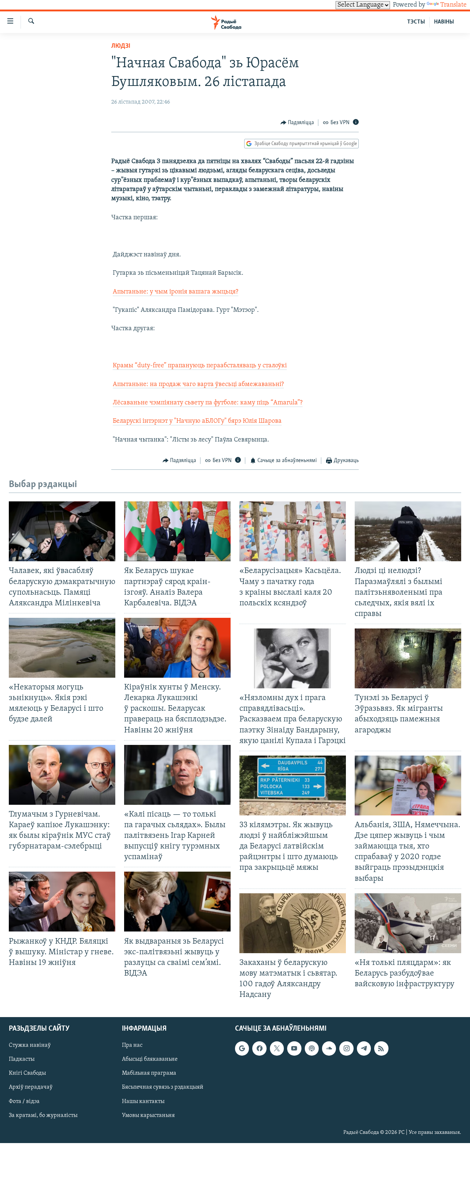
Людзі (120, 46)
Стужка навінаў (30, 1046)
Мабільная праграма (149, 1074)
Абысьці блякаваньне (150, 1060)
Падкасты (22, 1060)
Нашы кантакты (143, 1101)
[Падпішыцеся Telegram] (364, 1049)
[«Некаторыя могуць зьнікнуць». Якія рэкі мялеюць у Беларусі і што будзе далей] (62, 648)
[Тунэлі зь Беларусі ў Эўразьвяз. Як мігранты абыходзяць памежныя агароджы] (408, 658)
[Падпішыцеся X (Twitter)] (277, 1049)
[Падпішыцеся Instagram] (346, 1049)
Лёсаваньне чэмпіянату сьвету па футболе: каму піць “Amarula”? (208, 403)
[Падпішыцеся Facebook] (259, 1049)
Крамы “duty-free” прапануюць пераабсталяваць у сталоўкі (200, 366)
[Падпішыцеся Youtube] (294, 1049)
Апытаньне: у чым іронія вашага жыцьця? (175, 292)
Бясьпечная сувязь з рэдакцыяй (162, 1088)
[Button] (297, 122)
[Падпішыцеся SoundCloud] (329, 1049)
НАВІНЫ (444, 22)
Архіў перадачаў (31, 1088)
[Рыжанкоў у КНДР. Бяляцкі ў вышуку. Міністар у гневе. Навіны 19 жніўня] (62, 901)
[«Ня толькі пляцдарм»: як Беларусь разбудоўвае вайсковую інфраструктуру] (408, 923)
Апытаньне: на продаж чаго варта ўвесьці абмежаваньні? (198, 384)
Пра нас (132, 1046)
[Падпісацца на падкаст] (312, 1049)
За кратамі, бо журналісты (43, 1115)
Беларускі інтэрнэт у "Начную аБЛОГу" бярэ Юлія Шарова (197, 421)
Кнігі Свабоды (27, 1074)
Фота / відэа (24, 1101)
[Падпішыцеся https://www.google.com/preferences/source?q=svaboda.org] (242, 1049)
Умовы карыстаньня (148, 1115)
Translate (453, 5)
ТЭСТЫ (416, 22)
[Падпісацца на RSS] (381, 1049)
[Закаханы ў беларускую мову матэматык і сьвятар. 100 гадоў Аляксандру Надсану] (292, 923)
